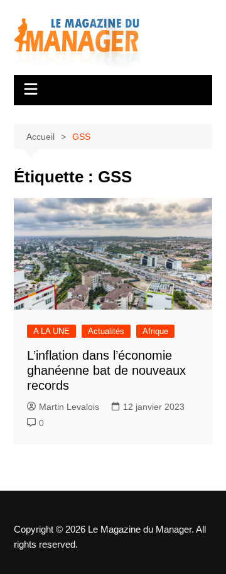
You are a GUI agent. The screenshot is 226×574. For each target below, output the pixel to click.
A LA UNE (51, 331)
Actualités (106, 331)
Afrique (155, 331)
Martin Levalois (69, 407)
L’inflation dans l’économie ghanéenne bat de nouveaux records (106, 370)
